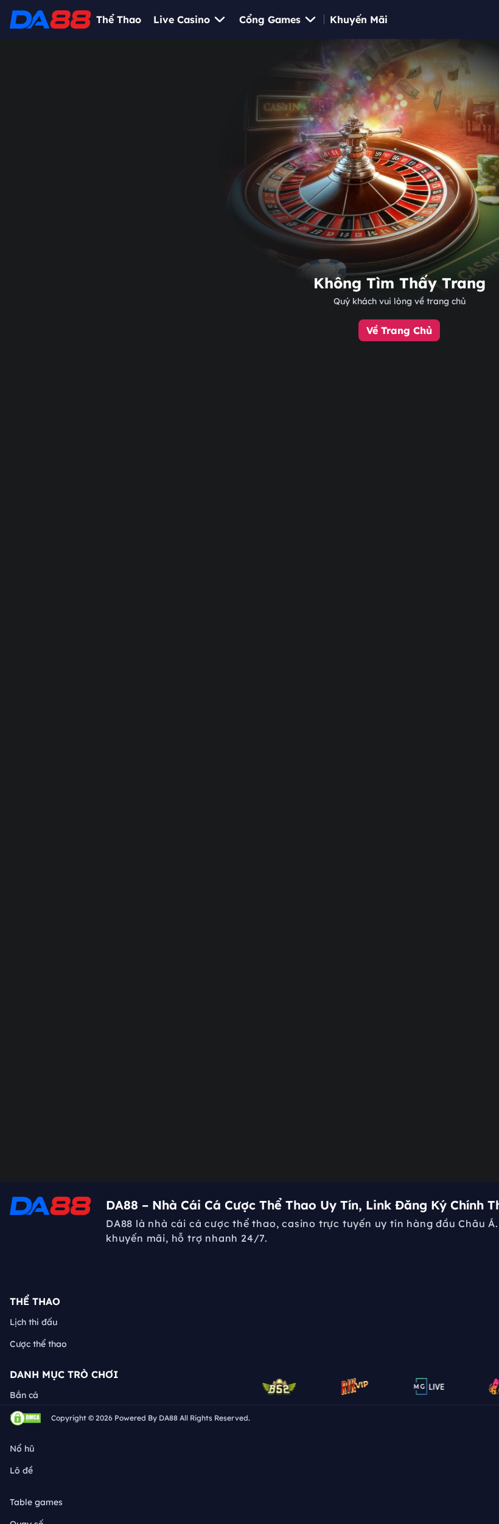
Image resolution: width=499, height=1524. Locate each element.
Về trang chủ (399, 330)
